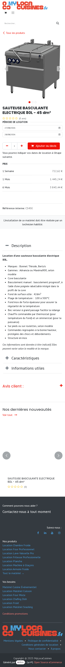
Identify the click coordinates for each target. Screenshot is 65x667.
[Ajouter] (21, 145)
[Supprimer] (7, 145)
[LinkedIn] (45, 532)
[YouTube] (52, 532)
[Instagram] (59, 532)
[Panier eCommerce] (5, 13)
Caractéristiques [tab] (25, 358)
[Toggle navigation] (13, 13)
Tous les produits (15, 33)
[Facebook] (38, 532)
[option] (32, 455)
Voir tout (7, 415)
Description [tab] (21, 245)
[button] (5, 68)
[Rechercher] (57, 23)
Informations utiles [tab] (28, 368)
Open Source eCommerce (48, 662)
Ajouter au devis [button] (45, 146)
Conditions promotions (15, 613)
